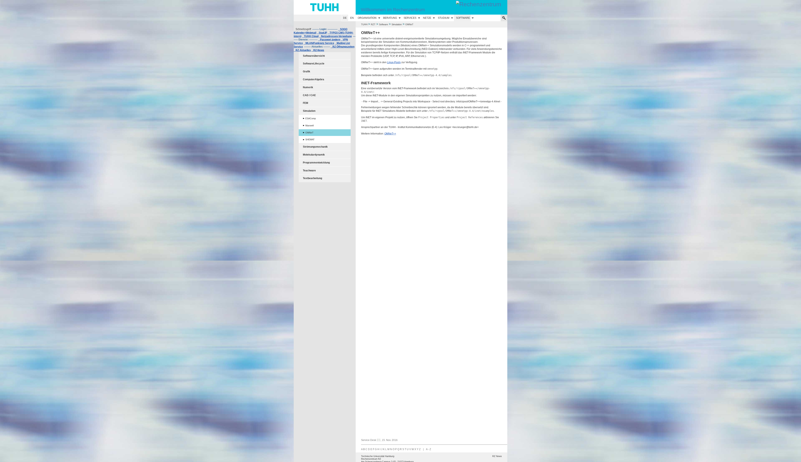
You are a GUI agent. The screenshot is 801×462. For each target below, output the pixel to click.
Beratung (390, 17)
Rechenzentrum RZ (371, 459)
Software (463, 17)
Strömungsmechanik (315, 146)
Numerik (308, 87)
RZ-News (317, 50)
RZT (373, 24)
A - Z (428, 449)
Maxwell (309, 125)
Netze (427, 17)
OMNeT (309, 132)
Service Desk (368, 440)
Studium (443, 17)
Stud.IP (322, 32)
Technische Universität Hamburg (377, 456)
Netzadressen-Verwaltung (335, 36)
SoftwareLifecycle (313, 63)
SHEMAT (310, 139)
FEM (305, 103)
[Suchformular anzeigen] (504, 18)
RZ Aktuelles (302, 50)
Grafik (306, 71)
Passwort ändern (329, 39)
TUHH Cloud (310, 36)
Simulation (397, 24)
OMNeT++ (390, 133)
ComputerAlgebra (313, 79)
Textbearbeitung (312, 178)
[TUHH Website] (325, 7)
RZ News (497, 456)
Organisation (367, 17)
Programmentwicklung (316, 162)
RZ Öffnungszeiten (342, 46)
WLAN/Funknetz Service (319, 43)
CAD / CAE (309, 95)
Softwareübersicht (314, 55)
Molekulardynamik (314, 154)
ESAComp (310, 118)
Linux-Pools (394, 62)
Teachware (309, 170)
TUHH (364, 24)
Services (410, 17)
